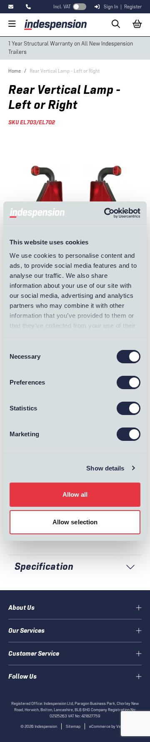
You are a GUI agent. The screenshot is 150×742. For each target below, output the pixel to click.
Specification (44, 566)
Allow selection (75, 522)
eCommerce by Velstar (109, 726)
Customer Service (33, 653)
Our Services (26, 630)
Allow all (75, 494)
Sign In (111, 7)
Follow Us (22, 676)
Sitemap (73, 726)
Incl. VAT (62, 7)
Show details (105, 468)
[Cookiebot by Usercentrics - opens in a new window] (105, 213)
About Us (21, 607)
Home (14, 71)
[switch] (128, 382)
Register (133, 7)
